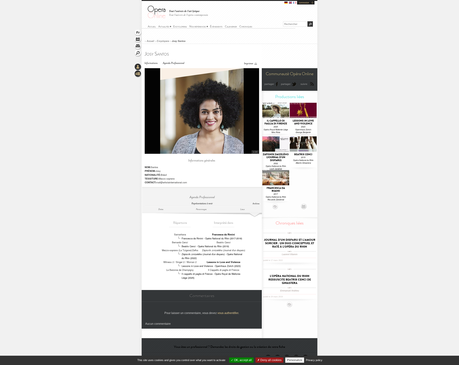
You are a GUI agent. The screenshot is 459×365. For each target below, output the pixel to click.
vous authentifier (227, 313)
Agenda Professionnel (173, 63)
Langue (138, 33)
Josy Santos (178, 41)
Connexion (138, 67)
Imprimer (248, 63)
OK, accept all (242, 360)
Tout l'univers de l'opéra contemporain (188, 14)
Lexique (138, 46)
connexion (304, 2)
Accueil (150, 41)
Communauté (138, 74)
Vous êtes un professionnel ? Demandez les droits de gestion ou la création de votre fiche (229, 346)
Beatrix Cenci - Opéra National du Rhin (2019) (205, 246)
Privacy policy (314, 360)
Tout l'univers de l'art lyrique (184, 11)
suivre (304, 84)
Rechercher (138, 53)
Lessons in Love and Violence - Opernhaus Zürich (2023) (211, 266)
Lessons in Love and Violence (223, 262)
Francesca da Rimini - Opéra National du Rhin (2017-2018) (212, 238)
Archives (256, 203)
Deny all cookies (270, 360)
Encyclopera (163, 41)
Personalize (294, 360)
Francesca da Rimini (223, 234)
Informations (151, 63)
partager (269, 84)
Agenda (138, 39)
